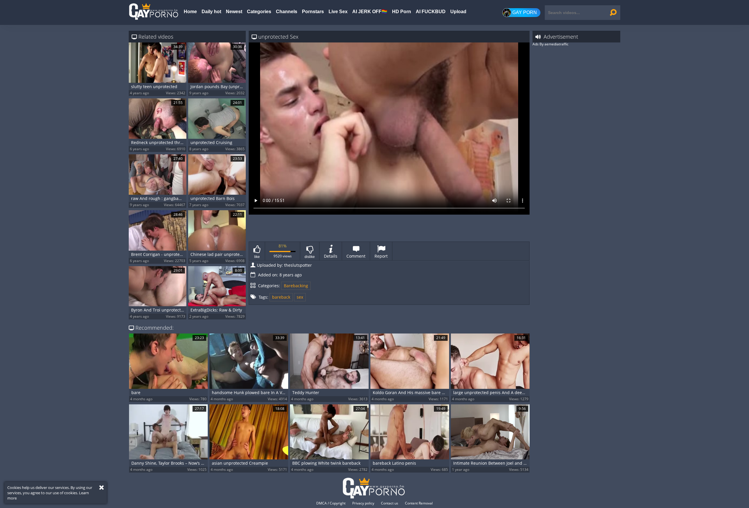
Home (190, 11)
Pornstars (313, 11)
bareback (281, 297)
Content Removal (419, 503)
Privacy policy (363, 503)
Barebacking (296, 285)
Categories (259, 11)
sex (300, 297)
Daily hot (211, 11)
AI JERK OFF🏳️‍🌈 (369, 11)
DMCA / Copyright (331, 503)
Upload (458, 11)
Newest (234, 11)
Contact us (389, 503)
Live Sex (338, 11)
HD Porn (401, 11)
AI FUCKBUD (431, 11)
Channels (286, 11)
